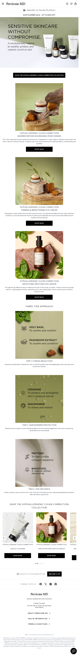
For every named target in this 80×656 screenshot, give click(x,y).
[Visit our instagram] (50, 584)
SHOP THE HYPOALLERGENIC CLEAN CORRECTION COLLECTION (39, 75)
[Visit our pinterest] (55, 584)
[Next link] (74, 538)
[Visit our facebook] (40, 584)
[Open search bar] (67, 3)
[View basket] (75, 3)
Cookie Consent (39, 603)
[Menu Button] (2, 3)
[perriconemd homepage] (16, 3)
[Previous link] (3, 538)
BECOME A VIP (54, 574)
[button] (74, 651)
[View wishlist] (71, 3)
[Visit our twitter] (45, 584)
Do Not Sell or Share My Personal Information (39, 606)
